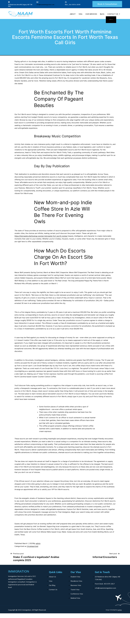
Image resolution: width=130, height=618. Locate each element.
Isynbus (120, 610)
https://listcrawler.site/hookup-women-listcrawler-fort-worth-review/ (41, 236)
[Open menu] (111, 19)
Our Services (91, 14)
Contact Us (112, 14)
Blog (102, 14)
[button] (107, 4)
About (73, 14)
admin (38, 543)
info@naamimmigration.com (45, 4)
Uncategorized (32, 546)
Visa (80, 14)
